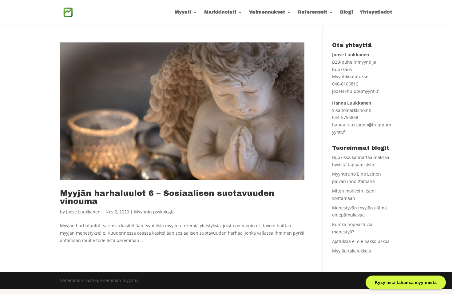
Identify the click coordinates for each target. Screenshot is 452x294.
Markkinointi (220, 12)
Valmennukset (267, 12)
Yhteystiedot (376, 12)
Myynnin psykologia (154, 212)
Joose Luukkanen (83, 212)
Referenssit (312, 12)
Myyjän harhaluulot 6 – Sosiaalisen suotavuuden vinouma (167, 197)
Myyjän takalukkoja (351, 251)
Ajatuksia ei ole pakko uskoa (361, 241)
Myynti (183, 12)
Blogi (346, 12)
